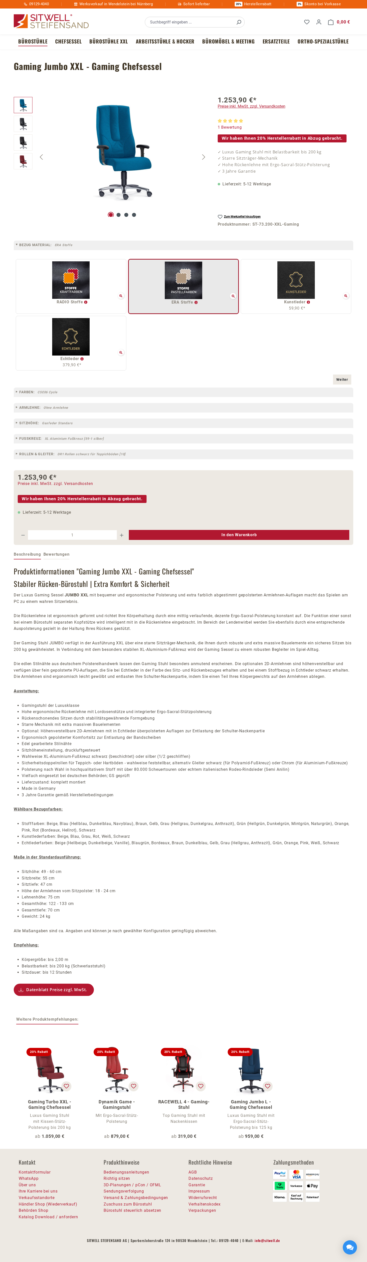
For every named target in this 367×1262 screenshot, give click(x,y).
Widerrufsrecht (202, 1197)
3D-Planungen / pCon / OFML (132, 1185)
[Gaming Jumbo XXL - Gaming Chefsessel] (122, 150)
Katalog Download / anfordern (48, 1217)
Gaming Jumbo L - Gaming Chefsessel (251, 1104)
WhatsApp (28, 1178)
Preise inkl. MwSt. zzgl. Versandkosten (251, 106)
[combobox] (189, 22)
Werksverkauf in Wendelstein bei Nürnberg (116, 4)
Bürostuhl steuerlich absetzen (132, 1210)
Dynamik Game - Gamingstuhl (117, 1104)
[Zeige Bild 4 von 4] (134, 215)
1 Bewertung (230, 127)
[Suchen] (238, 22)
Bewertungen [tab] (56, 554)
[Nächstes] (203, 157)
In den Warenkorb (239, 534)
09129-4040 (39, 4)
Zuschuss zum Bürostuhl (128, 1204)
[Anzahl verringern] (23, 535)
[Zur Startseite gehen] (51, 21)
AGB (192, 1172)
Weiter (342, 380)
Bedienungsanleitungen (126, 1172)
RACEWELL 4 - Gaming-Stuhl (184, 1104)
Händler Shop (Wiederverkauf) (48, 1204)
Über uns (27, 1185)
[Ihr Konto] (319, 22)
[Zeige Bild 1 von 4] (111, 215)
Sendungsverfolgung (124, 1191)
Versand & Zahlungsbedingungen (136, 1197)
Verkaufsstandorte (37, 1197)
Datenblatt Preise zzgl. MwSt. (56, 989)
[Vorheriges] (41, 157)
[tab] (27, 554)
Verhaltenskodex (204, 1204)
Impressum (199, 1191)
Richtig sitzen (117, 1178)
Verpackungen (202, 1210)
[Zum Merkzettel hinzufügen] (66, 1086)
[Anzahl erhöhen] (122, 535)
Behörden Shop (33, 1210)
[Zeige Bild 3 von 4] (126, 215)
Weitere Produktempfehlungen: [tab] (47, 1019)
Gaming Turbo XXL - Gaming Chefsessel (49, 1104)
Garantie (196, 1185)
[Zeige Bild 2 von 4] (119, 215)
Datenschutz (200, 1178)
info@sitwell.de (267, 1240)
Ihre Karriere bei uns (38, 1191)
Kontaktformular (35, 1172)
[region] (111, 157)
